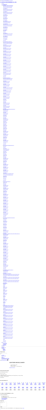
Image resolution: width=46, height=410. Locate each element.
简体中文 (4, 350)
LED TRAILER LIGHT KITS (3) (7, 273)
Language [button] (3, 348)
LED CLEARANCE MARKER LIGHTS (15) (8, 145)
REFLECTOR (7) (5, 283)
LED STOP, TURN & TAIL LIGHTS (44, 387)
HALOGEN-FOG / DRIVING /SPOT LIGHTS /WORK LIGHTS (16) (11, 233)
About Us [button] (3, 3)
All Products (3, 357)
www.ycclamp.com (4, 399)
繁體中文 (4, 349)
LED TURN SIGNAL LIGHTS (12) (7, 41)
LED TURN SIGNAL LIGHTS (5, 358)
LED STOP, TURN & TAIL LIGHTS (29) (8, 5)
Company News (5, 343)
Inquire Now (3, 345)
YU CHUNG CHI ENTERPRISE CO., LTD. (8, 2)
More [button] (2, 342)
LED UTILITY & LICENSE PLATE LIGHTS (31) (9, 109)
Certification (4, 344)
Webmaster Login (4, 347)
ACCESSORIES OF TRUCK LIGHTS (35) (8, 305)
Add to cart (13, 367)
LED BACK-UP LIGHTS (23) (6, 181)
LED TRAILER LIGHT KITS (19, 387)
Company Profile (5, 4)
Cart (3, 355)
